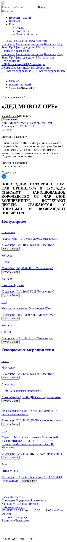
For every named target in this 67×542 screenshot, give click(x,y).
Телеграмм (22, 50)
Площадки (15, 21)
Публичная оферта (13, 507)
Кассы (20, 27)
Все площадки (10, 60)
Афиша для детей (24, 47)
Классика (50, 44)
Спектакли (23, 44)
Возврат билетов (27, 34)
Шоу (60, 44)
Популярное (13, 221)
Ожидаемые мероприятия (27, 349)
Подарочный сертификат (31, 500)
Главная (14, 81)
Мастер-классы (45, 47)
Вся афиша (8, 44)
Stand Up (7, 47)
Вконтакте (8, 50)
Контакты (22, 31)
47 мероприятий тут (39, 122)
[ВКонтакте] (3, 176)
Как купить (8, 503)
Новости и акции (20, 17)
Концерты (37, 44)
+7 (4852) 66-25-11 (13, 40)
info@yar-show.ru (36, 40)
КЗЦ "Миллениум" (13, 122)
